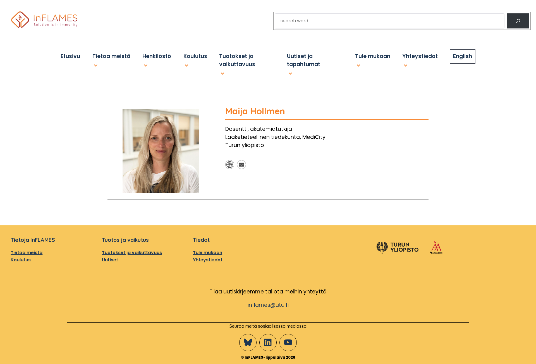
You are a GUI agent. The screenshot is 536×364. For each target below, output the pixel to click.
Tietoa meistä (26, 252)
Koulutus (21, 259)
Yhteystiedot (207, 259)
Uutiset (110, 259)
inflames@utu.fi (268, 304)
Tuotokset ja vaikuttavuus (132, 252)
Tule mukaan (207, 252)
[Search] (518, 20)
